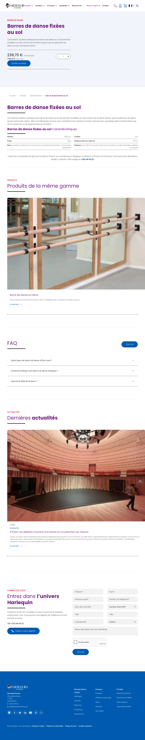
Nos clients (99, 711)
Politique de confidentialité (54, 726)
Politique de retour (71, 726)
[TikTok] (36, 713)
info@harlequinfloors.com (18, 707)
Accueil (12, 96)
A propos (98, 693)
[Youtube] (31, 713)
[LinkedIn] (25, 713)
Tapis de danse (122, 702)
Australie (77, 701)
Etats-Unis (78, 705)
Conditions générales (85, 726)
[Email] (41, 713)
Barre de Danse (36, 96)
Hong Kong (78, 709)
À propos (98, 689)
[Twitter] (20, 713)
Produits (23, 96)
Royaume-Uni (79, 714)
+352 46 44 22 (17, 623)
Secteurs (98, 706)
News (97, 702)
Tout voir (129, 344)
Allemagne (78, 696)
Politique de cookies (38, 726)
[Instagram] (9, 713)
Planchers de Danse (124, 693)
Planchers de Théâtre (124, 698)
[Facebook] (15, 713)
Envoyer (80, 652)
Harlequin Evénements (103, 698)
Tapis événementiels (124, 706)
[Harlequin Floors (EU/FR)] (14, 5)
